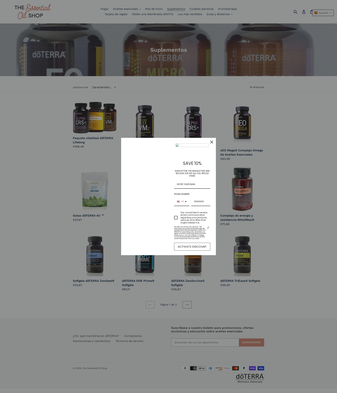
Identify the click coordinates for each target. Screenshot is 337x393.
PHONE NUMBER (182, 194)
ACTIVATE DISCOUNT (192, 247)
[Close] (211, 142)
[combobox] (181, 201)
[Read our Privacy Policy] (208, 228)
